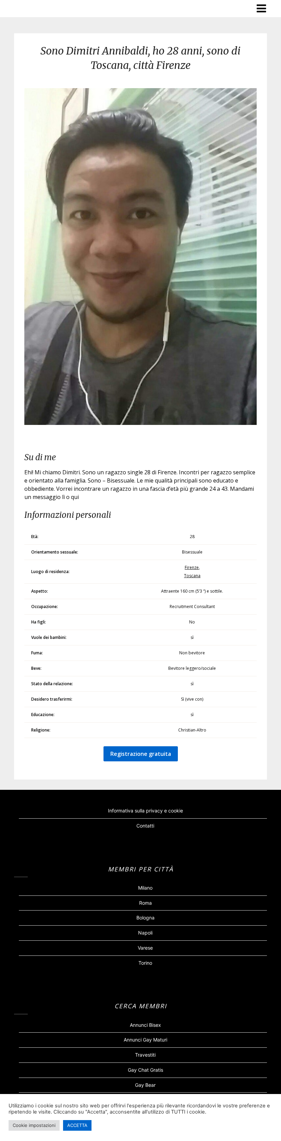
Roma (145, 903)
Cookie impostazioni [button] (34, 1125)
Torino (145, 963)
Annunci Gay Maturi (145, 1040)
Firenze (192, 567)
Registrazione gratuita (140, 754)
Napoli (145, 933)
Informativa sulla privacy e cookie (145, 810)
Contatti (145, 826)
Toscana (192, 576)
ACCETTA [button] (77, 1125)
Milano (145, 888)
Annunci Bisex (145, 1025)
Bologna (145, 917)
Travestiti (145, 1055)
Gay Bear (145, 1085)
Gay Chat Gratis (145, 1070)
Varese (145, 948)
